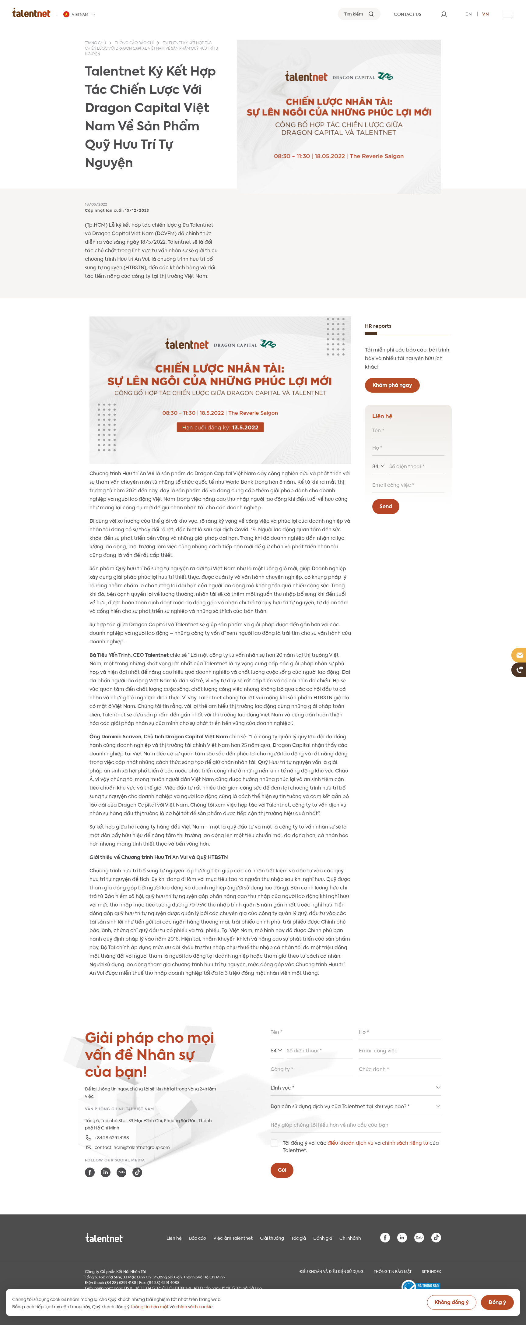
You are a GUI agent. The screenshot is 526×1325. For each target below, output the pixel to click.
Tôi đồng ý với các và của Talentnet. (361, 1146)
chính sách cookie (194, 1306)
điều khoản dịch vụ (350, 1142)
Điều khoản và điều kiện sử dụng (331, 1271)
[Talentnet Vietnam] (31, 12)
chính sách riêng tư (405, 1142)
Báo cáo (197, 1238)
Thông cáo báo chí (134, 43)
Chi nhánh (350, 1238)
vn (485, 13)
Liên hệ (174, 1238)
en (468, 13)
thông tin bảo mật (150, 1306)
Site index (431, 1271)
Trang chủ (95, 43)
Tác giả (298, 1238)
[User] (444, 14)
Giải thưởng (272, 1238)
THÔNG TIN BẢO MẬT (393, 1271)
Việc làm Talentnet (233, 1238)
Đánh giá (322, 1238)
